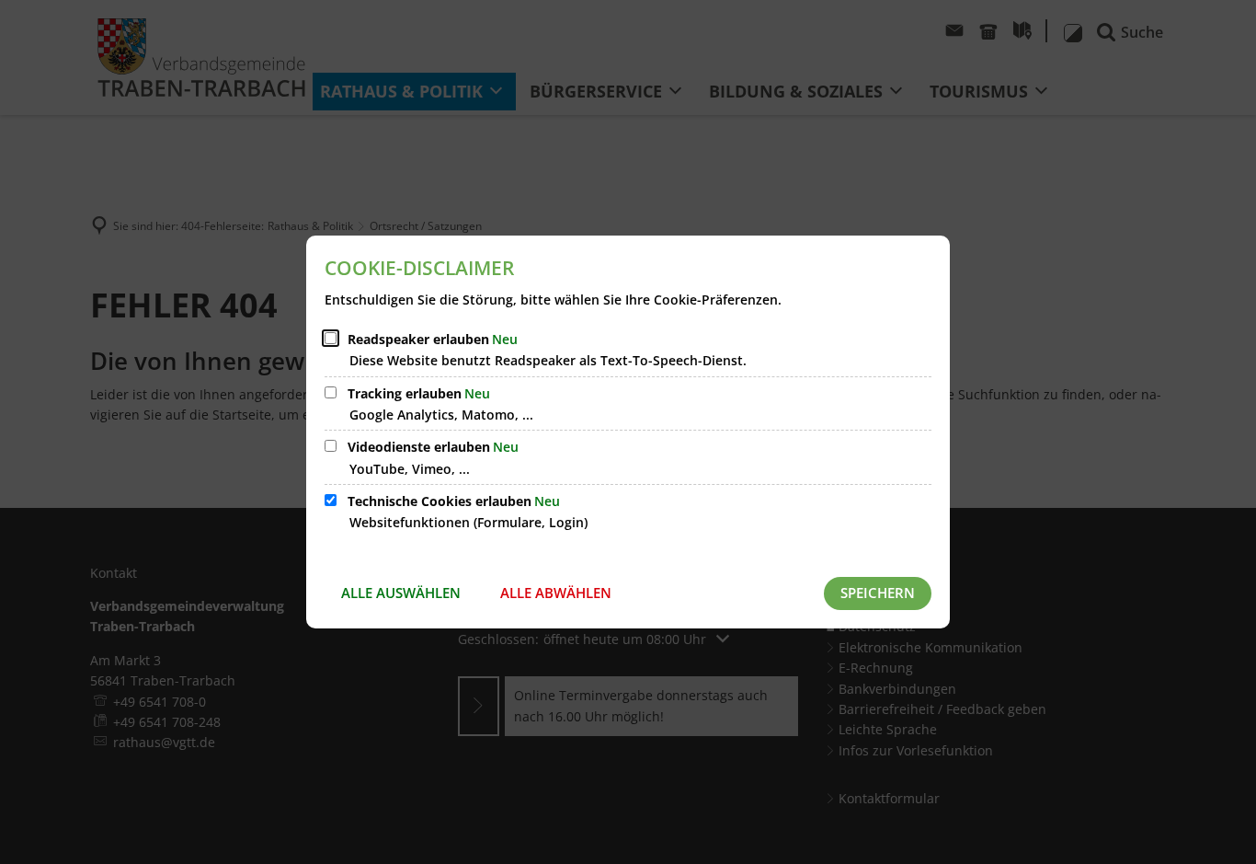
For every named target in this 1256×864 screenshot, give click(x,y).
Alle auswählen (401, 592)
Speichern (877, 592)
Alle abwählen (555, 592)
